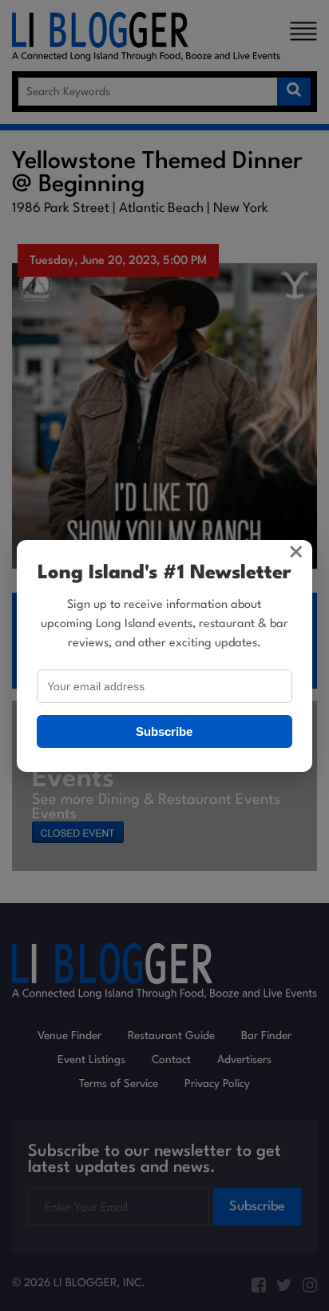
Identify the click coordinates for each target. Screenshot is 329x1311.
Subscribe (164, 731)
